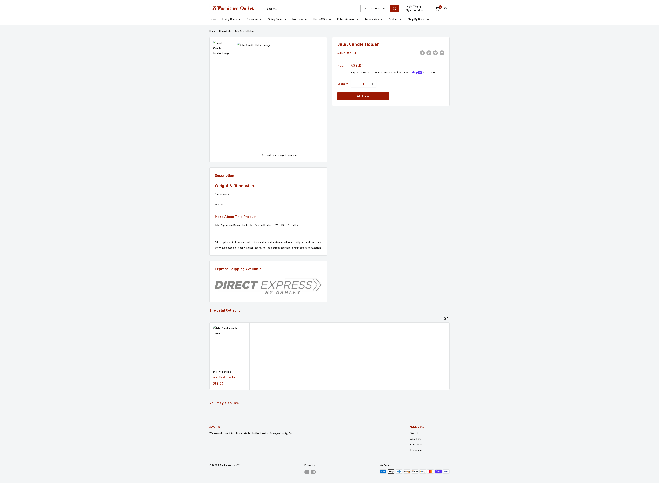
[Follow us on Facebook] (306, 471)
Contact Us (416, 444)
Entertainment (346, 19)
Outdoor (393, 19)
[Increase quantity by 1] (372, 83)
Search (414, 433)
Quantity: (343, 83)
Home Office (320, 19)
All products (225, 31)
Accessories (372, 19)
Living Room (229, 19)
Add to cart (363, 96)
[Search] (394, 8)
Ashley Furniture (347, 53)
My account (413, 10)
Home (212, 19)
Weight (219, 204)
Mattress (297, 19)
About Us (415, 438)
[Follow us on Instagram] (313, 471)
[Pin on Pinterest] (428, 52)
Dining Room (274, 19)
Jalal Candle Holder (224, 377)
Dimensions (222, 194)
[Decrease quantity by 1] (354, 83)
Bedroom (252, 19)
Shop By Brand (416, 19)
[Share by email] (442, 52)
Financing (416, 449)
